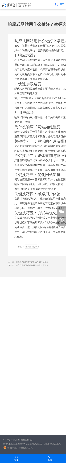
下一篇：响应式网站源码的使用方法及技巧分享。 (29, 265)
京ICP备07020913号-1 (53, 444)
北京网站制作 (31, 247)
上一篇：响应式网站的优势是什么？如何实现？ (28, 262)
